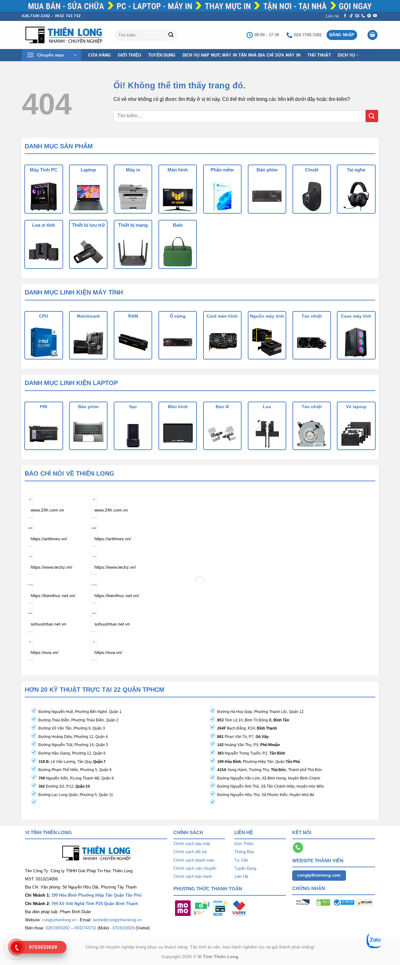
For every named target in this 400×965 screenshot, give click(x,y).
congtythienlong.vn (59, 920)
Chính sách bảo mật (191, 843)
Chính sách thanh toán (193, 860)
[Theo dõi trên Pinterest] (369, 16)
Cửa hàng (99, 55)
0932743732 (85, 928)
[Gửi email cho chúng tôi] (357, 16)
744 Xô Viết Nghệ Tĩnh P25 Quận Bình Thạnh (94, 903)
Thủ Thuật (319, 55)
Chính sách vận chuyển (194, 868)
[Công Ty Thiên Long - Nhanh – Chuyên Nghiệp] (64, 35)
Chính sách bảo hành (192, 876)
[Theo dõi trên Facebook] (345, 16)
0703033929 (123, 928)
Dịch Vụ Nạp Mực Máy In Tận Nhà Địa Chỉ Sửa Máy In (241, 55)
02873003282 (58, 928)
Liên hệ (332, 16)
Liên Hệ (241, 876)
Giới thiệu (129, 55)
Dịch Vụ (346, 55)
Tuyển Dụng (162, 55)
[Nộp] (171, 35)
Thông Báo (244, 851)
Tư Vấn (241, 860)
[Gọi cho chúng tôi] (363, 16)
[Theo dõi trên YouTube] (375, 16)
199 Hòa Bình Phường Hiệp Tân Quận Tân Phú (96, 895)
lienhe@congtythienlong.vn (117, 920)
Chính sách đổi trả (190, 851)
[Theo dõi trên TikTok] (351, 16)
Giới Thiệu (243, 843)
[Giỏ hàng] (373, 35)
